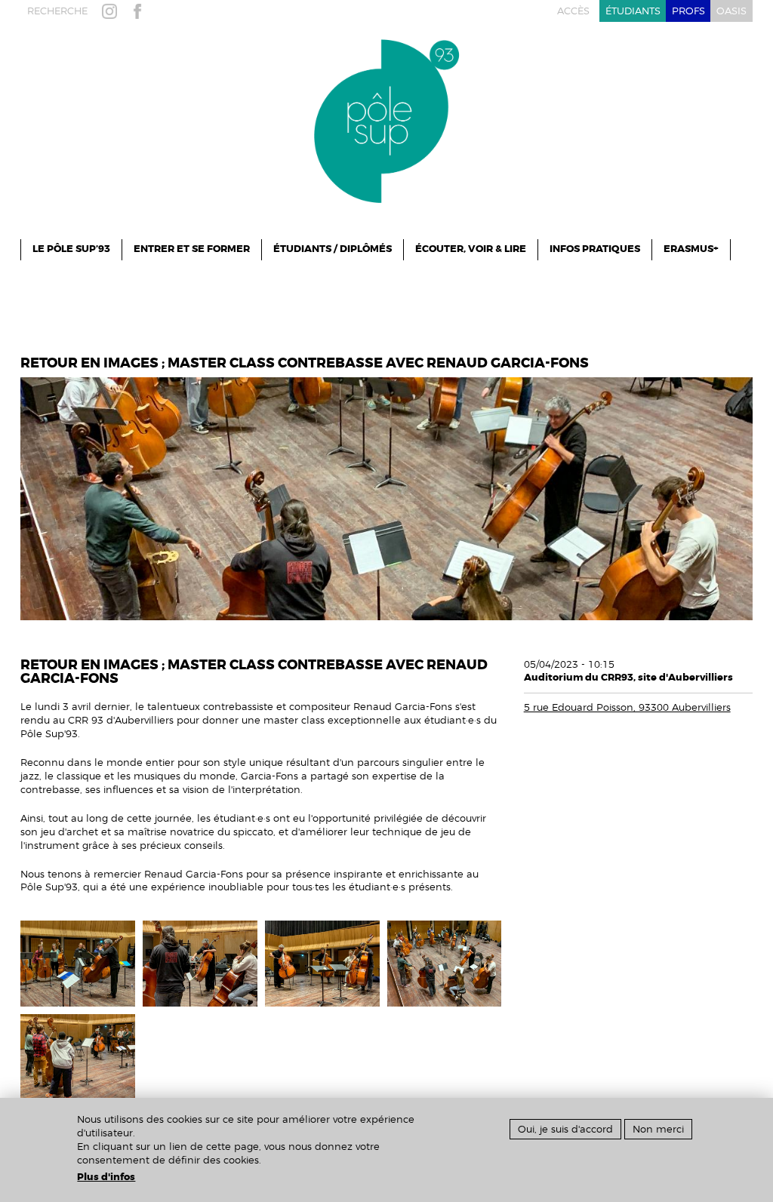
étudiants (633, 11)
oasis (731, 11)
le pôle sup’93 (71, 249)
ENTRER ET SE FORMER (192, 249)
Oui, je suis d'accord (565, 1129)
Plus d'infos (106, 1177)
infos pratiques (595, 249)
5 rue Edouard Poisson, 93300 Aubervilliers (627, 707)
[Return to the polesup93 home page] (386, 120)
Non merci (658, 1129)
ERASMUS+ (691, 249)
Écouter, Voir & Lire (470, 249)
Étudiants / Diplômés (332, 249)
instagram (112, 11)
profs (688, 11)
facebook (140, 11)
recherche (57, 11)
